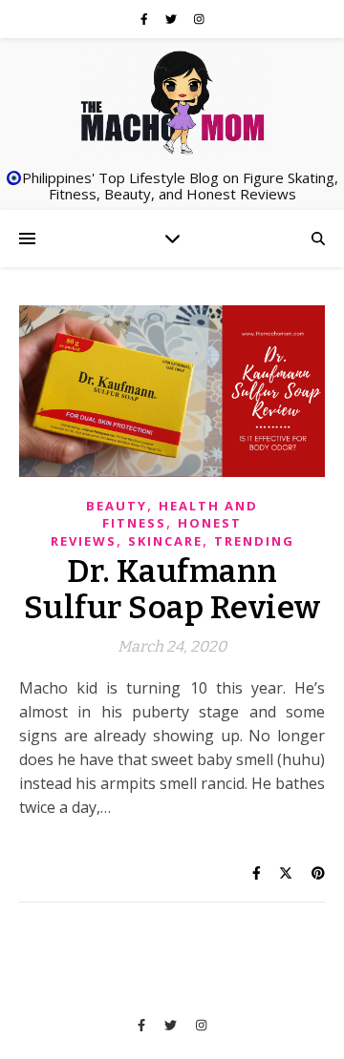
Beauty (116, 505)
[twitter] (172, 18)
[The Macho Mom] (172, 101)
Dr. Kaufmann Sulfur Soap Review (172, 589)
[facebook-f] (145, 18)
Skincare (165, 541)
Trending (254, 541)
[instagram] (199, 18)
